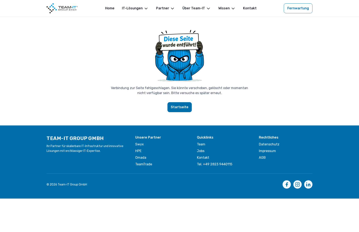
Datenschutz (269, 144)
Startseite (179, 107)
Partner (162, 8)
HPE (138, 151)
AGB (262, 158)
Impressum (267, 151)
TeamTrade (143, 164)
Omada (140, 158)
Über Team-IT (193, 8)
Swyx (139, 144)
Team (201, 144)
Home (109, 8)
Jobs (200, 151)
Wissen (224, 8)
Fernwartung (298, 8)
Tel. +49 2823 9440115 (214, 164)
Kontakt (250, 8)
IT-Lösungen (132, 8)
